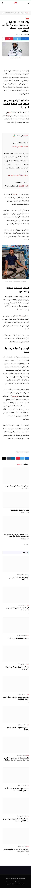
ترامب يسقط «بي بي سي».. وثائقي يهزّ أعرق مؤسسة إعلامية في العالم (16, 535)
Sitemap (16, 881)
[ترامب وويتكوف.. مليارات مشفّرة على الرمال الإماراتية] (15, 684)
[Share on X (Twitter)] (17, 38)
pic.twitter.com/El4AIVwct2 (18, 175)
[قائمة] (28, 3)
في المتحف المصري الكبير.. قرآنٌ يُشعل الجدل (17, 609)
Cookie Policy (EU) (20, 884)
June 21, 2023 (23, 186)
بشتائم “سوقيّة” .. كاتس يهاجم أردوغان (18, 728)
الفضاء (21, 316)
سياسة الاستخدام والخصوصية (10, 884)
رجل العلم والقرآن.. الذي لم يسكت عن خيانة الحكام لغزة (16, 850)
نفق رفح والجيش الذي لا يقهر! (19, 510)
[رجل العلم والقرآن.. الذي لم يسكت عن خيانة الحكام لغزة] (15, 836)
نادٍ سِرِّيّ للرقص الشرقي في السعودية (17, 486)
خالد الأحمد (26, 34)
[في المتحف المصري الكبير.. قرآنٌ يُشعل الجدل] (15, 595)
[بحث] (2, 3)
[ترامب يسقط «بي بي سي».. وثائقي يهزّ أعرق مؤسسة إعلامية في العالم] (15, 524)
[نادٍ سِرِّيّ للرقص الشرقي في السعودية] (15, 475)
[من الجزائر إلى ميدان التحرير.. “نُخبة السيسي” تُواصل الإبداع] (15, 775)
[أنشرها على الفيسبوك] (25, 38)
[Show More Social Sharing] (3, 38)
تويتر (8, 115)
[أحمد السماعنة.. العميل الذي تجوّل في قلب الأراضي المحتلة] (15, 805)
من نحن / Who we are (9, 881)
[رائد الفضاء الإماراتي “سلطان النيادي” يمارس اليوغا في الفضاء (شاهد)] (15, 49)
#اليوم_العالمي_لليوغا (20, 146)
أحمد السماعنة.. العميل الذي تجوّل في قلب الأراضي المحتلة (15, 819)
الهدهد (17, 12)
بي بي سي (15, 396)
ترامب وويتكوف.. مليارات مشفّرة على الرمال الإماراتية (16, 698)
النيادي (10, 112)
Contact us (22, 881)
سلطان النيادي (18, 452)
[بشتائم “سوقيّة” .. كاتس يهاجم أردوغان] (15, 714)
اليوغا (15, 194)
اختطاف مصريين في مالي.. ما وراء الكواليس (17, 667)
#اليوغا (25, 135)
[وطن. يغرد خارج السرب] (15, 2)
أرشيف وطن (21, 12)
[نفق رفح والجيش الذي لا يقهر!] (15, 500)
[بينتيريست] (9, 38)
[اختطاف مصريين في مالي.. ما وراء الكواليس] (15, 653)
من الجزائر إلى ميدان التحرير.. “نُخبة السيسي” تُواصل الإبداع (17, 789)
